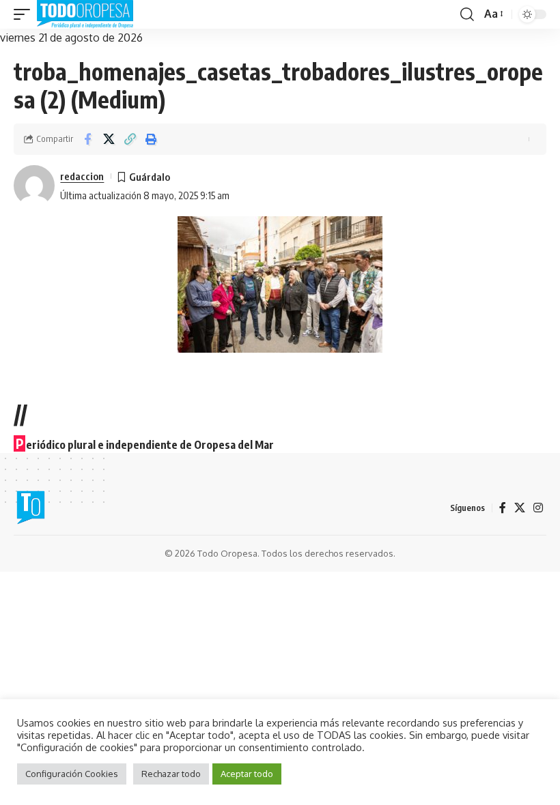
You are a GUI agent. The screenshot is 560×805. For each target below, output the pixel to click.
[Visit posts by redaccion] (34, 185)
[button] (25, 14)
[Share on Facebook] (87, 139)
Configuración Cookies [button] (71, 773)
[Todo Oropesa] (85, 14)
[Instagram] (538, 508)
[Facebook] (502, 508)
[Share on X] (108, 139)
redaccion (82, 176)
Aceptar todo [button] (247, 773)
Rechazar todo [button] (171, 773)
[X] (520, 508)
